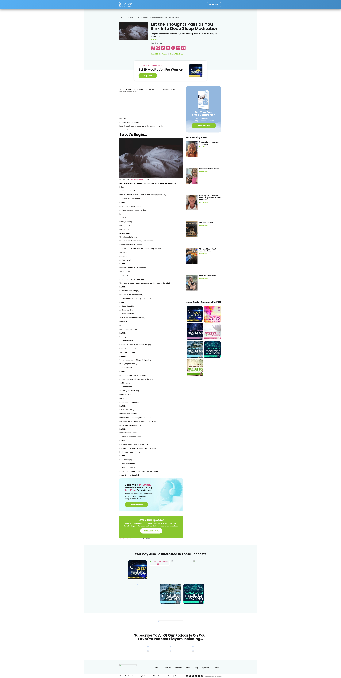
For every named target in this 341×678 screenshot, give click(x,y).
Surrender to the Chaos (209, 169)
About (157, 668)
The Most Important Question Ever (207, 250)
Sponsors (205, 668)
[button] (204, 125)
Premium (178, 668)
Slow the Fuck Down (207, 276)
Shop (188, 668)
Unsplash (153, 179)
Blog (196, 668)
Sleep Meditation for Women (128, 539)
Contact (216, 668)
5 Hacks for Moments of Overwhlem (209, 143)
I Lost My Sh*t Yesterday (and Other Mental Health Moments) (210, 197)
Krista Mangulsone (136, 179)
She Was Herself (206, 222)
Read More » (203, 147)
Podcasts (167, 668)
